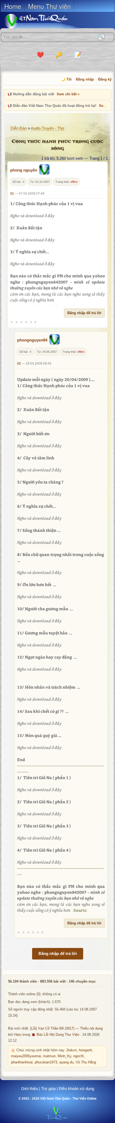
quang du (66, 1062)
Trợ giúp (48, 1088)
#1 (12, 193)
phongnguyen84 (32, 340)
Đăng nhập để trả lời (84, 313)
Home (12, 6)
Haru (17, 1035)
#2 (19, 363)
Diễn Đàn (18, 128)
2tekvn (71, 1050)
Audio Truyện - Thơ (47, 128)
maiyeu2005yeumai (26, 1056)
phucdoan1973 (46, 1062)
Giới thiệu (29, 1088)
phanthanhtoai (22, 1062)
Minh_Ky (64, 1056)
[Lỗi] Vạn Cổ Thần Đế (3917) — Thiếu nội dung (66, 1028)
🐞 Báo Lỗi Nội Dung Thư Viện (55, 1035)
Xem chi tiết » (68, 94)
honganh (85, 1050)
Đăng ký (105, 79)
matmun (49, 1056)
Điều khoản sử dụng (76, 1088)
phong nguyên (23, 170)
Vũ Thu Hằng (86, 1062)
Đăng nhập (85, 79)
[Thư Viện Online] (43, 21)
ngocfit (78, 1056)
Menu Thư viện (49, 6)
